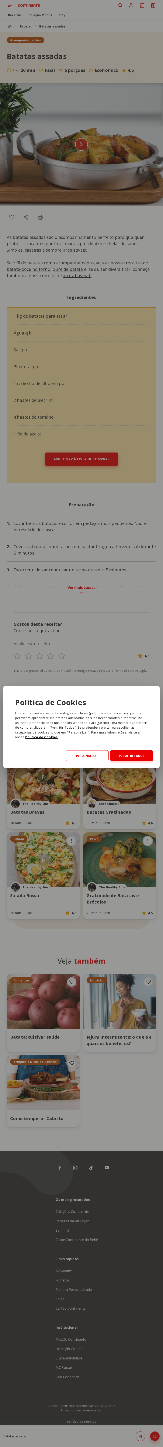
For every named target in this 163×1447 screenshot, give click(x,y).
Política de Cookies (41, 737)
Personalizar (87, 756)
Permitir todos (131, 756)
